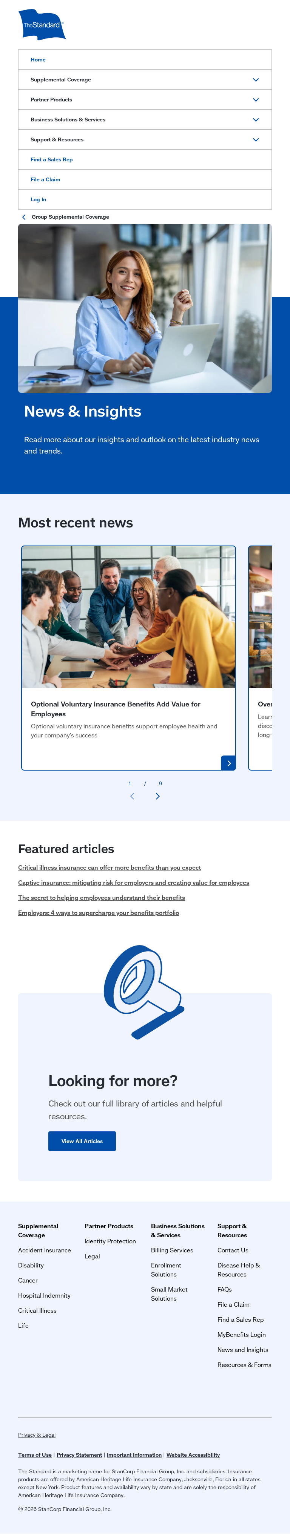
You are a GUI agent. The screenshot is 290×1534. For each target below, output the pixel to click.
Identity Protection (110, 1241)
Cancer (28, 1280)
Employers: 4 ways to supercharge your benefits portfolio (98, 912)
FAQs (225, 1289)
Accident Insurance (44, 1250)
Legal (92, 1256)
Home (38, 59)
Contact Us (233, 1250)
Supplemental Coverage (61, 79)
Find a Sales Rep (52, 159)
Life (23, 1325)
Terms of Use (35, 1454)
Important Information (134, 1454)
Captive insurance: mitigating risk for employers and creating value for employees (133, 882)
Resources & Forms (244, 1364)
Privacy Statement (79, 1454)
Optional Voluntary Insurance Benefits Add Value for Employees (116, 708)
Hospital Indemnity (44, 1295)
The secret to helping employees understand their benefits (101, 897)
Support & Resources (57, 139)
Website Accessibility (193, 1454)
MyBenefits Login (242, 1334)
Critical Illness (37, 1310)
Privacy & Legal (37, 1434)
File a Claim (45, 179)
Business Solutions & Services (68, 119)
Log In (38, 199)
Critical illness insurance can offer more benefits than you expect (109, 867)
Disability (31, 1265)
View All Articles (82, 1141)
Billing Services (172, 1250)
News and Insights (243, 1349)
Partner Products (51, 99)
